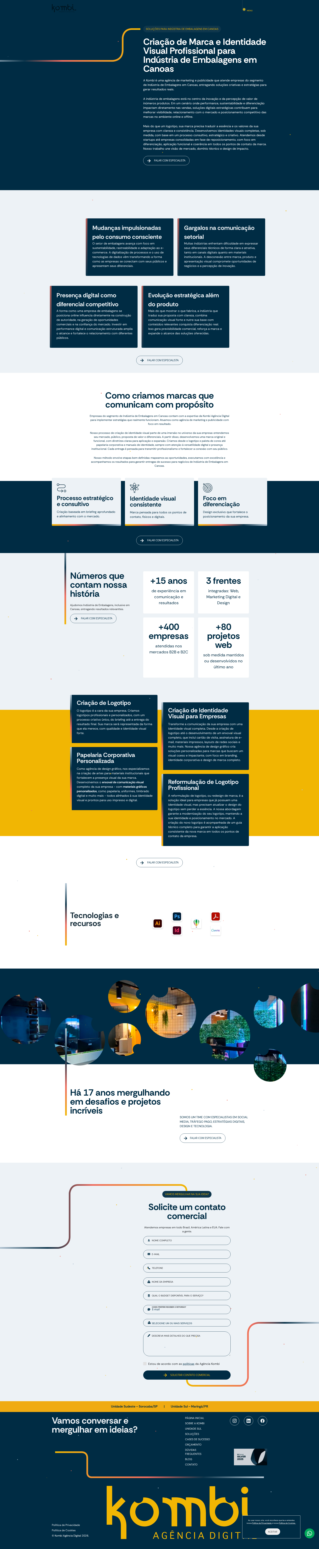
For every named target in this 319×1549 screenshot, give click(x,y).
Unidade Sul (193, 1428)
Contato (191, 1464)
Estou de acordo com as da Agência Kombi (184, 1364)
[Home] (64, 8)
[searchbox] (189, 1323)
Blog (188, 1459)
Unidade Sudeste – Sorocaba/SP (134, 1406)
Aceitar (272, 1531)
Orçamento (193, 1444)
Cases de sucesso (197, 1439)
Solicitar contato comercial (190, 1375)
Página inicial (194, 1418)
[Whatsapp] (310, 1533)
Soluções (192, 1434)
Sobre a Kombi (195, 1423)
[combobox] (187, 1322)
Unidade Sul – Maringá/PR (189, 1406)
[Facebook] (262, 1420)
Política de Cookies (64, 1530)
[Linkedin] (248, 1420)
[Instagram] (234, 1420)
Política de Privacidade (66, 1525)
